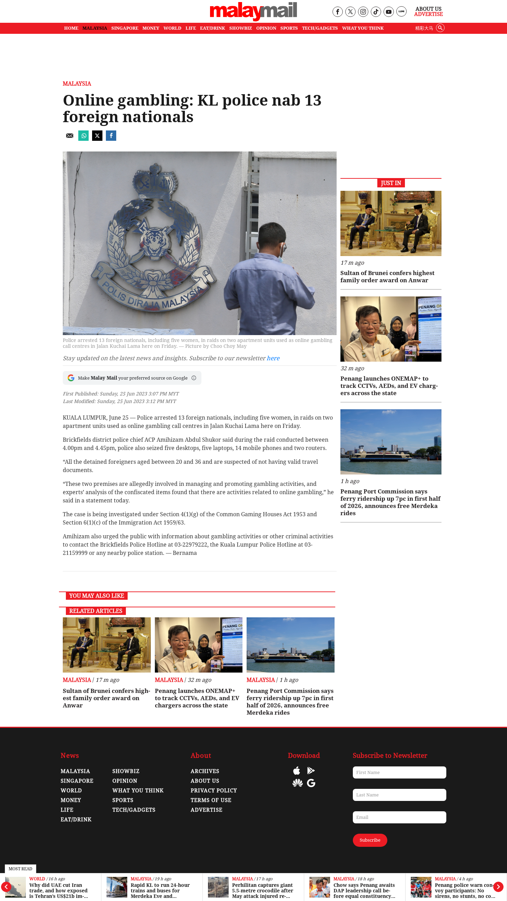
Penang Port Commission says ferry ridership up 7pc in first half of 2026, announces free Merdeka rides (290, 701)
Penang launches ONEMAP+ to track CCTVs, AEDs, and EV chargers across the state (197, 698)
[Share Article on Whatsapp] (83, 139)
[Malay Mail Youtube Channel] (388, 12)
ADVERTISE (206, 810)
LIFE (191, 28)
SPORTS (289, 28)
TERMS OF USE (211, 800)
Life (67, 810)
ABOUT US (205, 781)
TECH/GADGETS (320, 28)
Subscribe (370, 840)
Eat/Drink (76, 819)
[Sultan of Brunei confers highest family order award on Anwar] (107, 645)
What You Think (363, 28)
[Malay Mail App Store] (296, 775)
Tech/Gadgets (134, 810)
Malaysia (141, 879)
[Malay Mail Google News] (311, 788)
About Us (428, 9)
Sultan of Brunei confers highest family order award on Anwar (106, 698)
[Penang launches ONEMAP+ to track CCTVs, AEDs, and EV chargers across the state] (199, 645)
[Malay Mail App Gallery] (297, 788)
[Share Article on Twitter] (97, 139)
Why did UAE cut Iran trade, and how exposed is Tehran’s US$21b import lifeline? (58, 890)
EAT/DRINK (212, 28)
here (273, 358)
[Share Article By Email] (69, 139)
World (37, 879)
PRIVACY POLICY (214, 790)
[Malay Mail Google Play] (311, 775)
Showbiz (126, 771)
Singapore (77, 781)
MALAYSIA (94, 28)
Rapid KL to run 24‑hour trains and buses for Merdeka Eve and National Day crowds (160, 890)
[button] (194, 378)
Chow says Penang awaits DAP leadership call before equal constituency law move (364, 890)
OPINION (266, 28)
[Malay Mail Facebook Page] (337, 12)
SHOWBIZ (240, 28)
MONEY (150, 28)
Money (71, 800)
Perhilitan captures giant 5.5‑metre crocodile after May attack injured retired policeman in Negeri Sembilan (263, 890)
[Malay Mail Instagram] (363, 12)
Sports (122, 800)
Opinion (124, 781)
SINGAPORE (124, 28)
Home (71, 28)
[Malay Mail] (253, 19)
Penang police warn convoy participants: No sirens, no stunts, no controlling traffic (465, 890)
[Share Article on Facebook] (111, 139)
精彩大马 (424, 28)
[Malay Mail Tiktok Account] (376, 12)
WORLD (172, 28)
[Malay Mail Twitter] (350, 12)
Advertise (428, 14)
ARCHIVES (205, 771)
